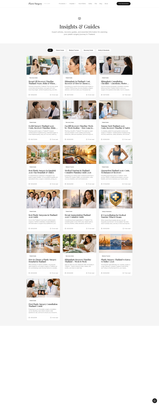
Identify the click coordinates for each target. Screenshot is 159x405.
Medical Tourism (74, 50)
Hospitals (71, 3)
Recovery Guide (88, 50)
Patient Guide (60, 50)
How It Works (82, 3)
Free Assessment (124, 3)
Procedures (62, 3)
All (50, 50)
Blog (101, 3)
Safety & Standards (103, 50)
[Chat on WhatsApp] (154, 400)
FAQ (96, 3)
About (106, 3)
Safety (90, 3)
